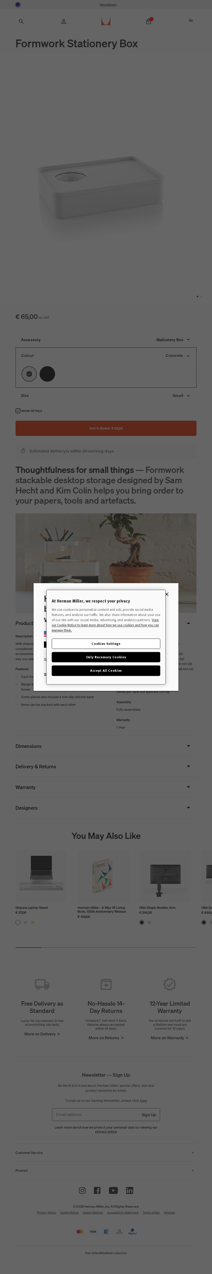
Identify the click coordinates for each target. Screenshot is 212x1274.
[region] (106, 637)
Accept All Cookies (106, 670)
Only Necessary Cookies (106, 657)
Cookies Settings (106, 643)
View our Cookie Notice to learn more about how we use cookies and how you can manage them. (105, 625)
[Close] (167, 594)
